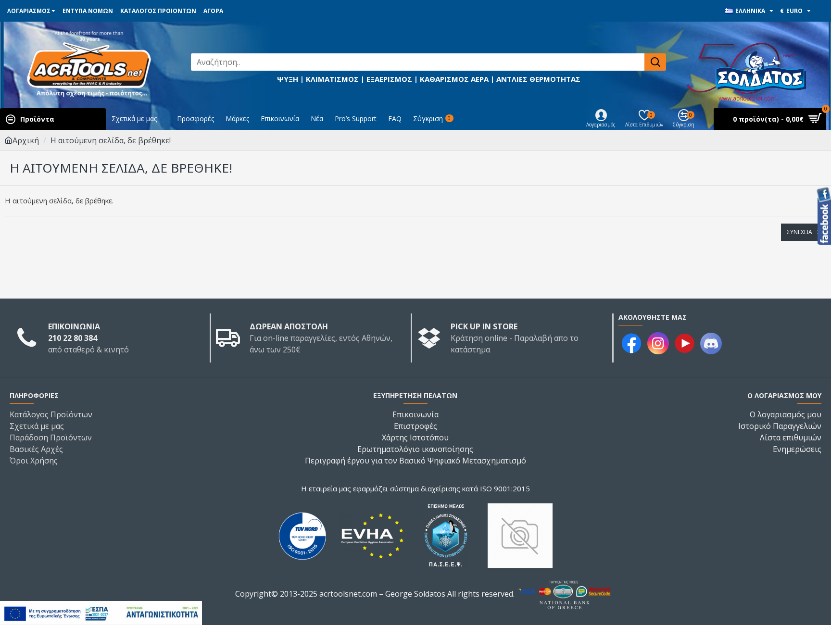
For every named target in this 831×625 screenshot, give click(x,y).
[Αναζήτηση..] (655, 62)
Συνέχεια (799, 232)
